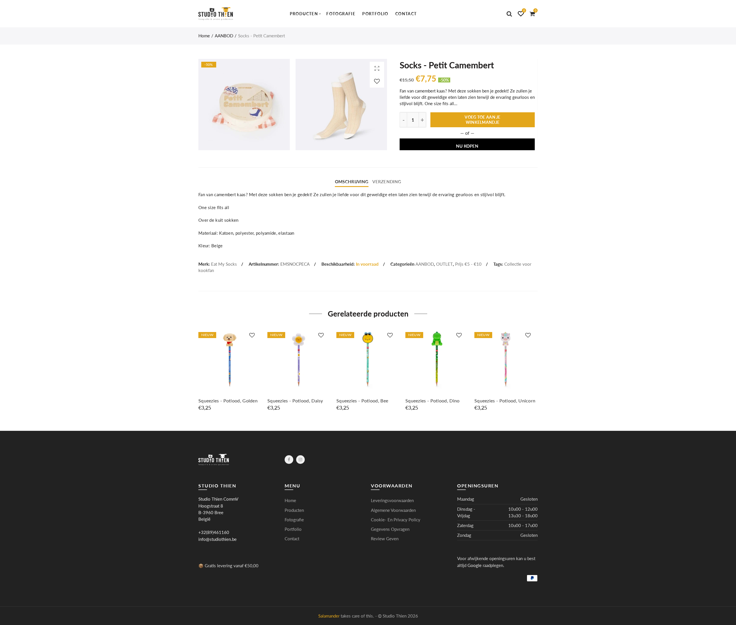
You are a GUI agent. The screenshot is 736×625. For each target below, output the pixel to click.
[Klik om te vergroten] (377, 68)
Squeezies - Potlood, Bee (362, 400)
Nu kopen (467, 146)
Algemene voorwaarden (393, 510)
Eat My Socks (224, 264)
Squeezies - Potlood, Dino (432, 400)
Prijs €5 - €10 (468, 264)
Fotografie (340, 13)
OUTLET (444, 264)
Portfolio (375, 13)
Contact (406, 13)
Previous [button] (199, 372)
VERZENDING (386, 181)
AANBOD (224, 35)
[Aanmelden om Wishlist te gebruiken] (377, 81)
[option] (229, 369)
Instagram (300, 459)
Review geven (384, 538)
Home (204, 35)
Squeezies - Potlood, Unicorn (504, 400)
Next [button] (536, 372)
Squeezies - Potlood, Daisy (295, 400)
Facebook (289, 459)
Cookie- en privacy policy (395, 519)
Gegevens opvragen (390, 529)
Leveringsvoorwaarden (392, 500)
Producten (304, 13)
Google (474, 565)
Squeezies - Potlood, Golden (228, 400)
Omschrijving (351, 181)
